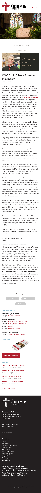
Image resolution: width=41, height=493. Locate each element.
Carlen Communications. (20, 487)
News (24, 50)
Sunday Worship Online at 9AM (17, 321)
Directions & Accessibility (10, 445)
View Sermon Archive (8, 388)
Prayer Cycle (6, 458)
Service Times (6, 447)
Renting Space (6, 449)
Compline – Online (14, 329)
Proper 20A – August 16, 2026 (13, 371)
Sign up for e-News (11, 355)
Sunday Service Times (13, 466)
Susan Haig (14, 384)
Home (4, 441)
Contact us (5, 443)
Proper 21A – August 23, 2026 (13, 365)
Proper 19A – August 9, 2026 (12, 376)
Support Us (5, 456)
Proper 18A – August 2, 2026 (12, 382)
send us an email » (7, 433)
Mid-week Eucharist (14, 316)
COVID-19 (18, 50)
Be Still (10, 326)
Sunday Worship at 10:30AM (17, 324)
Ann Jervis (15, 373)
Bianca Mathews (16, 378)
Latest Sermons (7, 460)
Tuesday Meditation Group (16, 334)
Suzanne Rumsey (17, 367)
